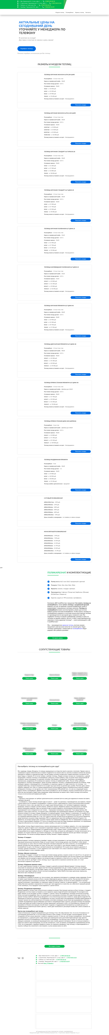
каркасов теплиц (67, 625)
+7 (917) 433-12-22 (56, 3)
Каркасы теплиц (79, 12)
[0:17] (73, 943)
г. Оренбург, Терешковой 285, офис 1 (29, 7)
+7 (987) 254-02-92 (50, 1)
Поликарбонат (70, 12)
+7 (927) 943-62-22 (46, 5)
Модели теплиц (59, 12)
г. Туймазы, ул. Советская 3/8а (27, 5)
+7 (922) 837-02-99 (49, 7)
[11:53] (35, 943)
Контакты (88, 12)
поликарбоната (78, 628)
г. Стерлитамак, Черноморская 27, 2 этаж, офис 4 (33, 3)
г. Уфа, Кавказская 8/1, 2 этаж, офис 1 (29, 1)
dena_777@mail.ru (48, 963)
